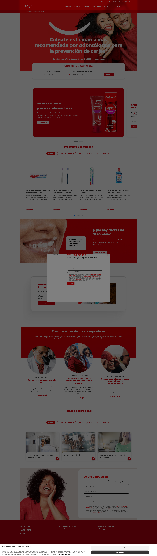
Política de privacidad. (64, 554)
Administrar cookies (120, 548)
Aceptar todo (120, 552)
